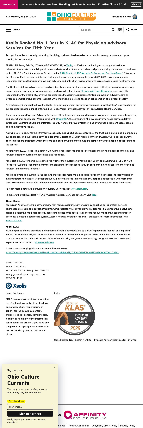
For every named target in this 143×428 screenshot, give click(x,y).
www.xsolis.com (79, 188)
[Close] (54, 367)
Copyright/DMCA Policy (104, 425)
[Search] (113, 29)
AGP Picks (9, 4)
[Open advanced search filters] (120, 29)
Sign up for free (30, 413)
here (94, 194)
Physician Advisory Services (95, 91)
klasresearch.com (44, 242)
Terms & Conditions (78, 425)
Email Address (16, 401)
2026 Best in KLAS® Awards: (91, 73)
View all (136, 4)
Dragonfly (61, 119)
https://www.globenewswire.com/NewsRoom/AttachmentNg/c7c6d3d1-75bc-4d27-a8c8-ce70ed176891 (62, 252)
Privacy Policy (127, 425)
